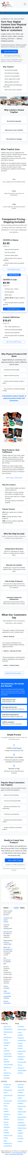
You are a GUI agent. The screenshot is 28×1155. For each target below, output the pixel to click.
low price (6, 942)
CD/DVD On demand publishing (7, 1116)
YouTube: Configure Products (20, 1046)
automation (7, 993)
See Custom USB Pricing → (14, 342)
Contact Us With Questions (15, 865)
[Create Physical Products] (11, 103)
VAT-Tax (20, 1065)
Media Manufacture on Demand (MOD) (8, 1143)
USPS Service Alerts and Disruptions (7, 1075)
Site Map (20, 1141)
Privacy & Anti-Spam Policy (16, 1154)
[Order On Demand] (17, 103)
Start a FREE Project (15, 860)
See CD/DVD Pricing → (14, 269)
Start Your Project (10, 51)
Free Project (17, 748)
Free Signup (21, 1026)
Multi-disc (6, 932)
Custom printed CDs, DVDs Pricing (8, 1103)
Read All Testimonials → (14, 673)
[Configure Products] (14, 103)
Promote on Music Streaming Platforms (22, 1070)
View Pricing (18, 478)
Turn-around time (8, 1064)
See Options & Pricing (12, 56)
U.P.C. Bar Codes (22, 1062)
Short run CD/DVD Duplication (7, 1124)
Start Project (9, 478)
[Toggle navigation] (25, 4)
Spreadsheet (7, 996)
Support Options (22, 1029)
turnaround (7, 960)
